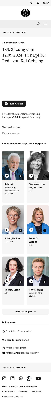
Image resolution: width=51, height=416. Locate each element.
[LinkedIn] (12, 378)
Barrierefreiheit (9, 391)
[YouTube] (38, 378)
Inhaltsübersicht (28, 386)
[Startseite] (25, 13)
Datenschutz (23, 391)
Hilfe (4, 386)
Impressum (36, 391)
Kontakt (13, 386)
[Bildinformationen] (20, 176)
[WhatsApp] (29, 378)
